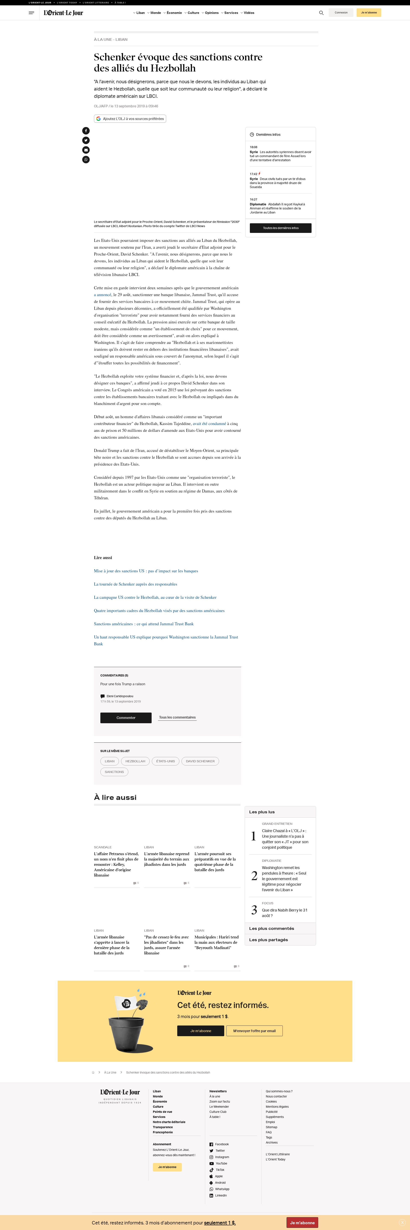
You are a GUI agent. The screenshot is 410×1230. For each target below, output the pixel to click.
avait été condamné (209, 423)
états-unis (165, 761)
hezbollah (135, 761)
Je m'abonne (302, 1222)
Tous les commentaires (177, 717)
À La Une (103, 39)
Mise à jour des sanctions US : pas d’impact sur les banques (146, 571)
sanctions (114, 772)
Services (159, 1117)
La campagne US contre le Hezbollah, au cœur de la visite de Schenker (155, 597)
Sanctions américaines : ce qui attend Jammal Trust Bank (144, 624)
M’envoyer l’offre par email (254, 1031)
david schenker (200, 761)
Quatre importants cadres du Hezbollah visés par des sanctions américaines (159, 610)
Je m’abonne (200, 1031)
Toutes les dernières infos (281, 228)
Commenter (126, 718)
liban (109, 761)
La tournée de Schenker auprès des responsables (135, 584)
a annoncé (102, 294)
